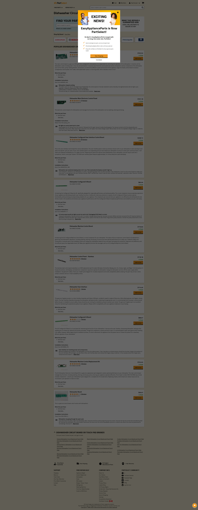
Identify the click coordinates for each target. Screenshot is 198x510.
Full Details (99, 60)
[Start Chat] (195, 505)
